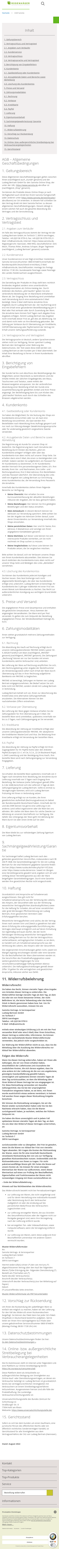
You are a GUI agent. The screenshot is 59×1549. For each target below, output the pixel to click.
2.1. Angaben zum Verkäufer (17, 47)
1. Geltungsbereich (13, 39)
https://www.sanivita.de (27, 185)
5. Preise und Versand (14, 88)
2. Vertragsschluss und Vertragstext (20, 43)
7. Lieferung (9, 113)
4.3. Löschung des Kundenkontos (19, 84)
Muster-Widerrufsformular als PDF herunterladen (25, 1294)
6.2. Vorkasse (10, 100)
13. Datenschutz (11, 138)
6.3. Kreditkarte (11, 104)
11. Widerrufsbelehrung (15, 129)
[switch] (52, 1545)
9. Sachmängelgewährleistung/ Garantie (22, 121)
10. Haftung (9, 125)
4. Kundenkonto (11, 68)
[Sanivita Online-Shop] (16, 5)
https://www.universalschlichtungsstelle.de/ (32, 1410)
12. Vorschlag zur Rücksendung (18, 134)
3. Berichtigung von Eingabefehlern (20, 64)
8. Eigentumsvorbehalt (14, 117)
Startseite (6, 13)
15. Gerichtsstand (12, 149)
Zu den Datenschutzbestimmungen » (19, 1342)
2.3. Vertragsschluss (13, 56)
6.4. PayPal (9, 109)
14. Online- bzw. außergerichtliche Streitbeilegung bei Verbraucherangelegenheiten (29, 143)
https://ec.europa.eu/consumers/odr (19, 1368)
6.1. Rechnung (10, 96)
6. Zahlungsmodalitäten (15, 92)
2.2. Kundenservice (13, 52)
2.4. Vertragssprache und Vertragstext (21, 60)
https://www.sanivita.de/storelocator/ (38, 197)
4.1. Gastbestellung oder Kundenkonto (22, 72)
